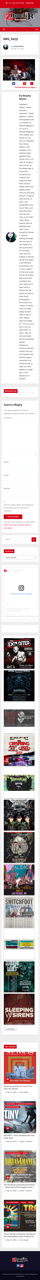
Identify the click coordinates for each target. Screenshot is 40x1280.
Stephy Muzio (19, 46)
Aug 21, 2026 (11, 1092)
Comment (8, 418)
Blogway (33, 1274)
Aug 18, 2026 (11, 1191)
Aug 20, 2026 (11, 1141)
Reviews (31, 1054)
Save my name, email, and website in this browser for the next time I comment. (18, 508)
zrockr (23, 616)
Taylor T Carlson (25, 1141)
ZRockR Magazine (12, 616)
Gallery (23, 1054)
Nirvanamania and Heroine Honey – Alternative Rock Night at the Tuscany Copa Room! (19, 1187)
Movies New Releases (13, 1107)
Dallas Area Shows (12, 1054)
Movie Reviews (11, 1103)
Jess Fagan (23, 1092)
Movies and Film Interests (26, 1103)
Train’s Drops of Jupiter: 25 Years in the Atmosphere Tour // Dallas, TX (20, 1235)
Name (7, 462)
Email (6, 475)
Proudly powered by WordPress (13, 1274)
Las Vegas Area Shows (13, 1153)
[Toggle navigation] (36, 29)
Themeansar (20, 1276)
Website (7, 488)
